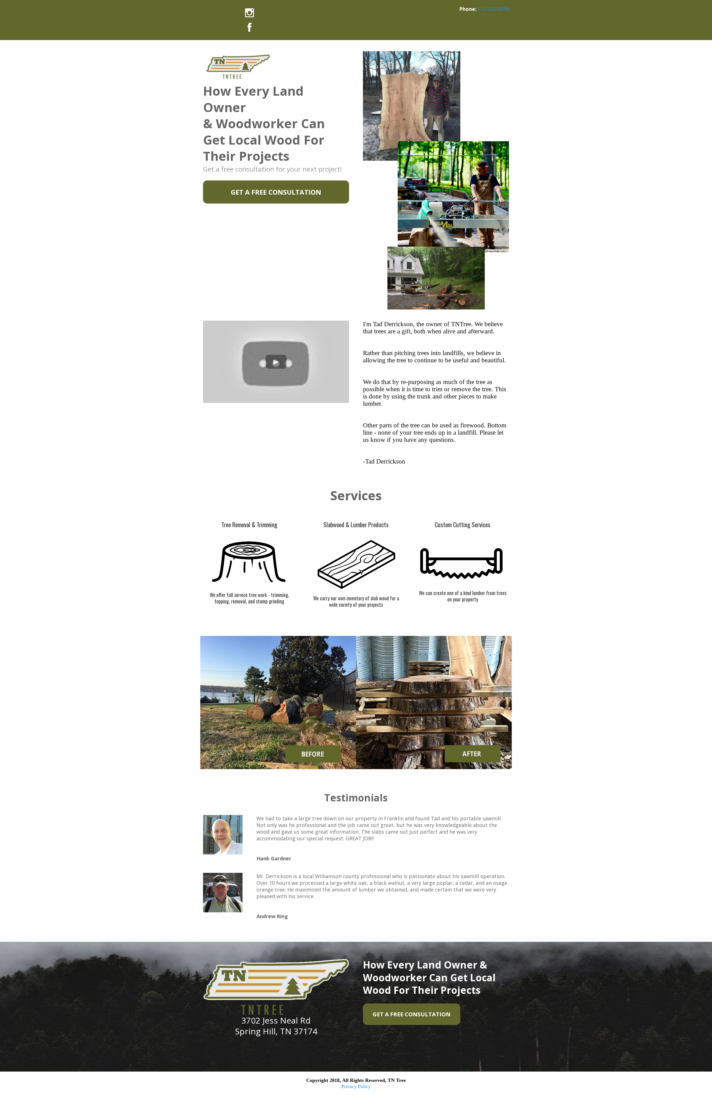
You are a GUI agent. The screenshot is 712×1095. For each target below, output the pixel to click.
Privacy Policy (356, 1086)
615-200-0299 (493, 9)
